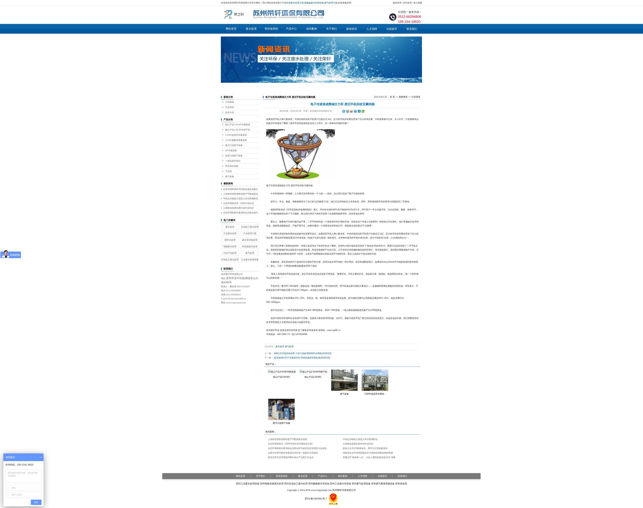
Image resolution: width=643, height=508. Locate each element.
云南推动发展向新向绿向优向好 (238, 208)
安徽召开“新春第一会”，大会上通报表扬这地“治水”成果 (369, 457)
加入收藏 (417, 3)
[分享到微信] (363, 111)
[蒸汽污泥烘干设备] (281, 409)
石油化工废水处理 (250, 227)
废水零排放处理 (249, 240)
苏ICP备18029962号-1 (316, 498)
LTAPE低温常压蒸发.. (374, 394)
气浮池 (228, 171)
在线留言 (391, 28)
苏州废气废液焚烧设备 (383, 483)
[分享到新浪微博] (351, 111)
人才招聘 (371, 28)
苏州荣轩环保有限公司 (344, 490)
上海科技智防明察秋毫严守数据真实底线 (287, 439)
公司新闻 (229, 102)
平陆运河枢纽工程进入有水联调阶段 (240, 198)
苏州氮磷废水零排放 (318, 483)
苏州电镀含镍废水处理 (271, 483)
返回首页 (397, 3)
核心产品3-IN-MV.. (282, 377)
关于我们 (331, 28)
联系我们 (412, 28)
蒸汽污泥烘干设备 (234, 145)
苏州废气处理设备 (361, 483)
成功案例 (311, 28)
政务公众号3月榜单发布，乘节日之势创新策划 (365, 448)
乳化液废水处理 (249, 246)
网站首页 (231, 28)
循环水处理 (230, 240)
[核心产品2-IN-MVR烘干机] (313, 371)
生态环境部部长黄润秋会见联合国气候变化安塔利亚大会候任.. (298, 448)
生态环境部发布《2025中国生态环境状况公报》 (291, 444)
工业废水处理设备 (250, 259)
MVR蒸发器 (231, 150)
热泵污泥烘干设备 (234, 155)
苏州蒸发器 (401, 483)
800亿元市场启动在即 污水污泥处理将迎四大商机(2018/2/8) (302, 353)
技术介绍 (229, 112)
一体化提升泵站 (232, 161)
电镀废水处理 (229, 246)
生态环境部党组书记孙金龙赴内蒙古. (241, 189)
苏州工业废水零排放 (340, 483)
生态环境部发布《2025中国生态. (239, 203)
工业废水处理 (229, 233)
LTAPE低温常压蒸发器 (236, 135)
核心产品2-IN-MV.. (314, 377)
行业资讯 (229, 107)
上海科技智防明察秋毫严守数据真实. (241, 194)
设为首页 (407, 3)
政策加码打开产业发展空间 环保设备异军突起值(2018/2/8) (302, 357)
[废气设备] (344, 380)
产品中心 (291, 28)
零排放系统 (271, 28)
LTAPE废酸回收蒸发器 (236, 140)
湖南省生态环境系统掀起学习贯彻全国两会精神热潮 (368, 453)
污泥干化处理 (229, 253)
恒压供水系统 (231, 166)
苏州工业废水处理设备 (247, 483)
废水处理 (251, 28)
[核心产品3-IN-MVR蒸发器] (282, 371)
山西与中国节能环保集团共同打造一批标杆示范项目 (293, 453)
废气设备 (229, 176)
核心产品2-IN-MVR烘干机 (237, 129)
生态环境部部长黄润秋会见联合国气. (241, 212)
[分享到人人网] (359, 111)
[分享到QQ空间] (347, 111)
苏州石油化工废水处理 (296, 483)
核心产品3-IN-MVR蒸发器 (237, 124)
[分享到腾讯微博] (355, 111)
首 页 (392, 97)
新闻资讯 (351, 28)
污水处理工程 (249, 233)
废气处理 (249, 253)
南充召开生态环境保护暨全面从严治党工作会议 (291, 457)
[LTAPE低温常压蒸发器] (374, 380)
